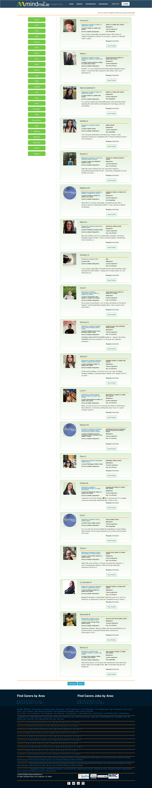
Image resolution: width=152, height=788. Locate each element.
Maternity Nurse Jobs (83, 717)
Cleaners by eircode (100, 769)
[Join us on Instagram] (83, 783)
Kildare (36, 64)
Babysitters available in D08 (89, 259)
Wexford (36, 148)
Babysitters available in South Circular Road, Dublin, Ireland (90, 619)
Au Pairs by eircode (69, 769)
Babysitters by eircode (38, 769)
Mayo (37, 98)
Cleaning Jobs (47, 717)
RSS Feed (27, 709)
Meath (37, 103)
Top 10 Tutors (21, 713)
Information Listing (48, 709)
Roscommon (37, 120)
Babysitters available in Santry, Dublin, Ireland (90, 520)
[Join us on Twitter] (73, 783)
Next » (81, 684)
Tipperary (37, 131)
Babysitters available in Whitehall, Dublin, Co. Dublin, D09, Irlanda (91, 587)
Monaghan (36, 109)
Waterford (37, 137)
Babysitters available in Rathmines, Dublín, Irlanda (91, 226)
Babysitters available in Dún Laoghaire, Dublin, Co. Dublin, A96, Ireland (91, 653)
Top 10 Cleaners (28, 711)
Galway (36, 53)
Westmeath (36, 142)
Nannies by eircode (114, 769)
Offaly (37, 114)
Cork (36, 36)
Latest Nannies (98, 713)
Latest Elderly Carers (111, 713)
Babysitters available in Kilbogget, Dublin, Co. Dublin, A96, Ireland (91, 361)
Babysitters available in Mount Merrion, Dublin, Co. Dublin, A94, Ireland (90, 396)
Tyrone (54, 760)
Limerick (113, 758)
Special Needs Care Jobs (47, 719)
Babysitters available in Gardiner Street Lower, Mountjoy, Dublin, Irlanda (91, 327)
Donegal (36, 42)
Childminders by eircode (54, 769)
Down (67, 758)
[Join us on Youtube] (78, 783)
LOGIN (125, 4)
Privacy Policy (36, 709)
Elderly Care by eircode (85, 769)
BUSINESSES (103, 4)
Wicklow (36, 154)
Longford (37, 87)
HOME (71, 4)
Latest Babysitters (71, 713)
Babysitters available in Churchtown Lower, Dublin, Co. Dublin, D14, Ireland (90, 293)
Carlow (36, 20)
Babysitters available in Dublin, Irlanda (90, 125)
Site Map (20, 709)
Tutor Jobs (60, 719)
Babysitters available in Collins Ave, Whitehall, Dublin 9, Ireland (92, 158)
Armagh (35, 758)
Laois (36, 75)
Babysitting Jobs (23, 717)
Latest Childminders (85, 713)
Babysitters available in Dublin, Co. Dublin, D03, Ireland (91, 92)
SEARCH (79, 4)
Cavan (37, 25)
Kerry (36, 59)
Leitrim (37, 81)
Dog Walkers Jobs (121, 717)
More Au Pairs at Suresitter (84, 711)
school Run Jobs (32, 719)
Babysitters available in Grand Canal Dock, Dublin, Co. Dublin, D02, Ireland (92, 59)
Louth (37, 92)
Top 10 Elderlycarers (102, 709)
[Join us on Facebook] (69, 783)
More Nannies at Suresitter (43, 711)
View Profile (111, 46)
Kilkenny (36, 70)
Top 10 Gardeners (47, 713)
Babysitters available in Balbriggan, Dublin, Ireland (91, 461)
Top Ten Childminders (72, 709)
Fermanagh (77, 758)
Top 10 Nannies (59, 713)
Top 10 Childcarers (116, 709)
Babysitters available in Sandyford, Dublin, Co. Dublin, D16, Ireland (91, 192)
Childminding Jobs (36, 717)
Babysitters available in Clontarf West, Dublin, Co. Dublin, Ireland (90, 553)
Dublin (37, 47)
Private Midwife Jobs (107, 717)
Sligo (36, 126)
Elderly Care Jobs (69, 717)
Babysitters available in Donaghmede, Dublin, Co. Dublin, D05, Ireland (91, 488)
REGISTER (115, 4)
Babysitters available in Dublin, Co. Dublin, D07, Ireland (91, 25)
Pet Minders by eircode (36, 771)
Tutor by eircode (50, 771)
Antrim (30, 758)
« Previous (72, 684)
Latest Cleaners (124, 713)
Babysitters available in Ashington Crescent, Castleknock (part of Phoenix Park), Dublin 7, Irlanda (91, 430)
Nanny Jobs (95, 717)
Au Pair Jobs (60, 709)
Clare (36, 31)
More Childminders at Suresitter (64, 711)
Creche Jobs (58, 717)
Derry (57, 758)
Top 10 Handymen (33, 713)
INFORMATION (91, 4)
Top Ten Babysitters (87, 709)
